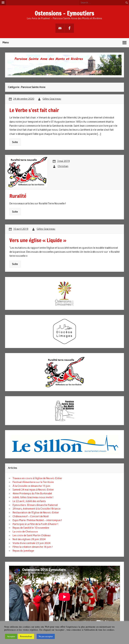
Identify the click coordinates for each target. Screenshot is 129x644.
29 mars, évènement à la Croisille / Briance (36, 508)
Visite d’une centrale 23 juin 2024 (31, 543)
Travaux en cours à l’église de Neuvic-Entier (37, 478)
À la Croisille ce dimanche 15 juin (31, 485)
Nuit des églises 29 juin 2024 (29, 539)
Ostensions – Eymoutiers (64, 13)
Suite (15, 142)
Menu (6, 42)
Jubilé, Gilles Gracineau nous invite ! (33, 497)
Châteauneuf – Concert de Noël (31, 516)
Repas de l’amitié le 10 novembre (31, 527)
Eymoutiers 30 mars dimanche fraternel (35, 505)
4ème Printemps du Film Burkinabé (32, 493)
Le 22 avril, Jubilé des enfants (29, 501)
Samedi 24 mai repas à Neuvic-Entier (33, 489)
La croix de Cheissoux (25, 531)
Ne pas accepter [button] (46, 636)
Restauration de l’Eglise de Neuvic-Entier (36, 512)
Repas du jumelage (23, 550)
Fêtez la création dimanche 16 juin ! (33, 546)
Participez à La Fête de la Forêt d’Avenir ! (35, 524)
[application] (64, 597)
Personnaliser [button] (26, 636)
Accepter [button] (11, 636)
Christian (63, 166)
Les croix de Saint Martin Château (32, 535)
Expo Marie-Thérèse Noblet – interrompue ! (37, 520)
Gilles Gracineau (51, 98)
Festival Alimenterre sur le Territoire (33, 482)
